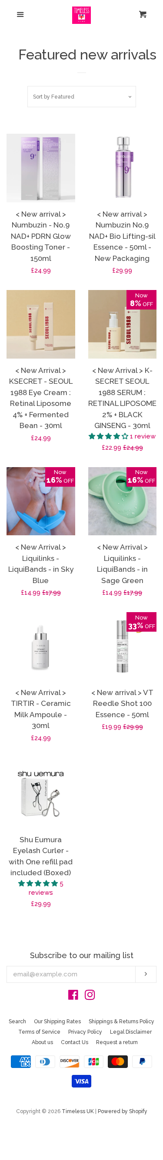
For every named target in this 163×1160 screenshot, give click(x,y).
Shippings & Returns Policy (121, 1021)
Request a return (117, 1042)
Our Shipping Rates (57, 1021)
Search (17, 1021)
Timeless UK (78, 1111)
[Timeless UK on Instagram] (90, 997)
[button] (109, 436)
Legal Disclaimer (131, 1032)
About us (42, 1042)
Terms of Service (39, 1032)
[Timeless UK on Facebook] (73, 997)
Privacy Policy (85, 1032)
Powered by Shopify (122, 1111)
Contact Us (74, 1042)
